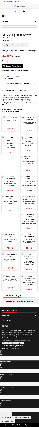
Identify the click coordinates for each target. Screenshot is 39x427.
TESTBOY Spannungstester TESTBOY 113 (29, 282)
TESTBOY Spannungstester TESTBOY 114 (29, 241)
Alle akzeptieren (7, 421)
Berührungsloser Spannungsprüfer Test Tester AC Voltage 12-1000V (29, 202)
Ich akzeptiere (18, 343)
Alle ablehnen (7, 343)
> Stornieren (6, 414)
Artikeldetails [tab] (22, 90)
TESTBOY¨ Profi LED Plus (10, 202)
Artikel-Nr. (5, 41)
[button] (19, 358)
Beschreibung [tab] (8, 90)
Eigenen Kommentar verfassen (16, 45)
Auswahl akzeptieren (22, 417)
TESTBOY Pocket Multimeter (29, 162)
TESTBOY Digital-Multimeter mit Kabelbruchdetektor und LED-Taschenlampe (29, 223)
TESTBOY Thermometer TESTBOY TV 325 (29, 263)
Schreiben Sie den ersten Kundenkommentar (21, 301)
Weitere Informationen (9, 341)
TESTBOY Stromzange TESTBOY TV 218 (10, 145)
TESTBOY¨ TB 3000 (10, 120)
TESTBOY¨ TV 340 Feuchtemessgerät (10, 280)
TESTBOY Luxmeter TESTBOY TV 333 (10, 260)
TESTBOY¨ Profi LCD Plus (10, 240)
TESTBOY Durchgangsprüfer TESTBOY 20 (29, 143)
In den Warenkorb (12, 66)
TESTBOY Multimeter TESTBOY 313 (29, 123)
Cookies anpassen (23, 341)
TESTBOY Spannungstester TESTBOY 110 (10, 183)
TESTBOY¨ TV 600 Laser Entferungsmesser (29, 183)
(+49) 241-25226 (14, 2)
